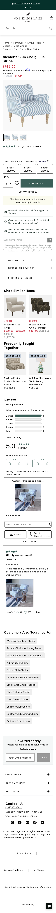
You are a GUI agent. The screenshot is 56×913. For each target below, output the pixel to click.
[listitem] (20, 640)
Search (10, 28)
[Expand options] (51, 260)
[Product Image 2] (23, 137)
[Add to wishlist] (17, 183)
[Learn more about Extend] (48, 161)
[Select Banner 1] (27, 7)
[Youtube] (28, 822)
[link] (28, 260)
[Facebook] (35, 822)
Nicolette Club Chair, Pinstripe (38, 326)
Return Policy (22, 202)
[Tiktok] (20, 822)
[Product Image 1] (15, 137)
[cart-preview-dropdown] (51, 18)
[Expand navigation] (7, 18)
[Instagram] (13, 822)
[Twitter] (43, 822)
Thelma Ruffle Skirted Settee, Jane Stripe (15, 381)
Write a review (34, 146)
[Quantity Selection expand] (10, 183)
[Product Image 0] (6, 137)
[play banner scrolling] (30, 7)
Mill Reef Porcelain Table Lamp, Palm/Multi (40, 381)
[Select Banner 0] (25, 7)
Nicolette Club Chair (12, 326)
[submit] (50, 28)
